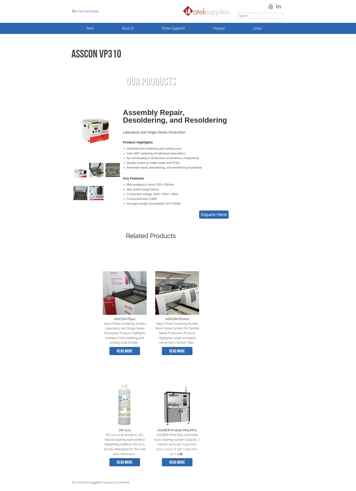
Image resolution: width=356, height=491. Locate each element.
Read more (125, 351)
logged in (96, 482)
